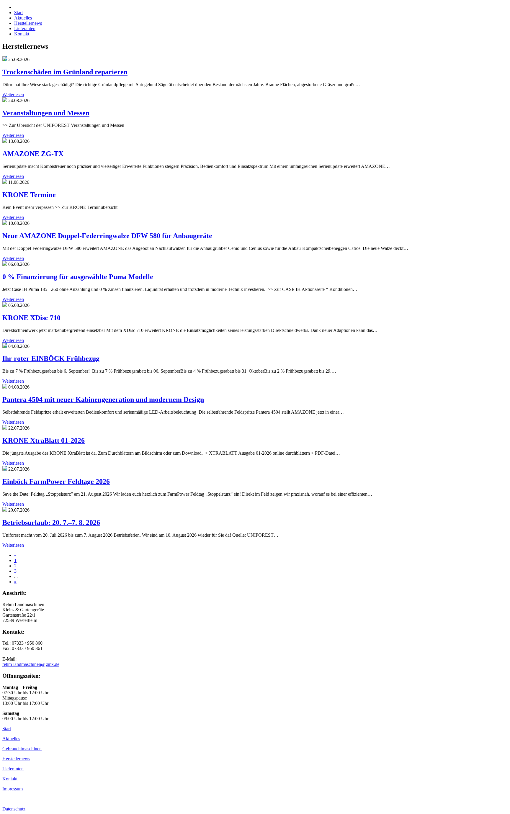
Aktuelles (11, 738)
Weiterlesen (13, 94)
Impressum (12, 788)
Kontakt (9, 778)
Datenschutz (13, 808)
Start (6, 728)
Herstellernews (16, 758)
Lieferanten (13, 768)
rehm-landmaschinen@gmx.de (30, 664)
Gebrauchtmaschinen (22, 748)
